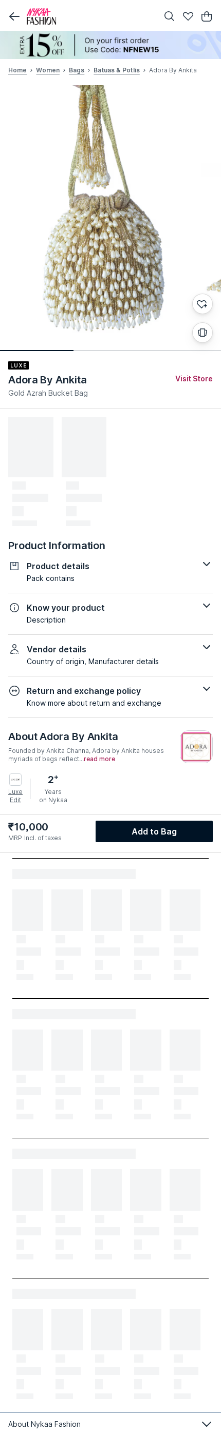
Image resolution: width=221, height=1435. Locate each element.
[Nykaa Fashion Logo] (90, 16)
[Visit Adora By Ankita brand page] (196, 747)
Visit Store (194, 378)
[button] (14, 16)
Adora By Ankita (47, 380)
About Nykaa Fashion (44, 1424)
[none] (110, 45)
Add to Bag (154, 831)
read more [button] (99, 759)
